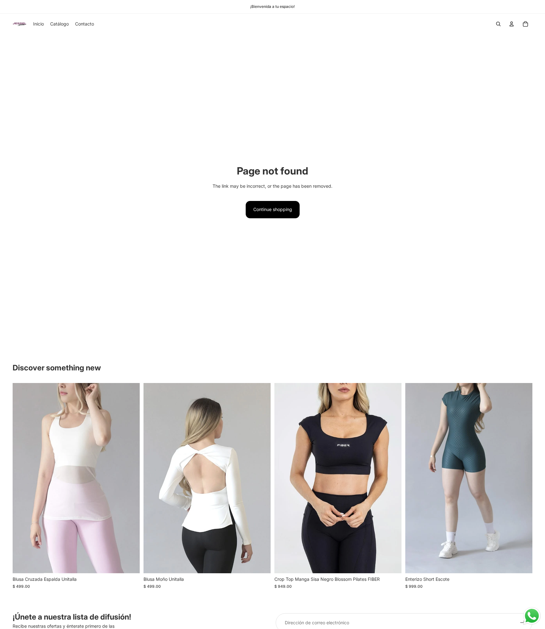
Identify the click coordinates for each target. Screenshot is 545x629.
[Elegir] (130, 563)
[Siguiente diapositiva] (130, 478)
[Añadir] (522, 563)
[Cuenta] (512, 24)
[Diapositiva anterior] (22, 478)
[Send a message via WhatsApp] (532, 616)
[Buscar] (498, 24)
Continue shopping (272, 209)
